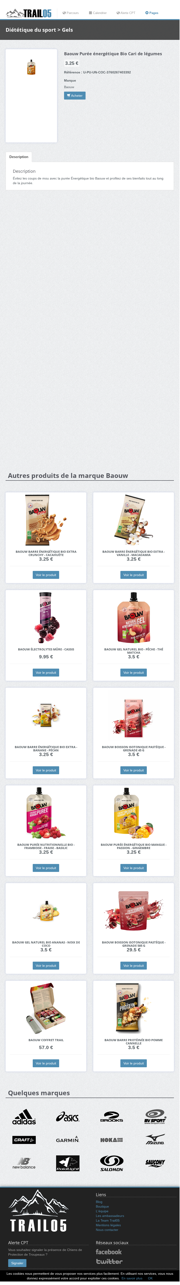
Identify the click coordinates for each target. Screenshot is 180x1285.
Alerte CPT (127, 13)
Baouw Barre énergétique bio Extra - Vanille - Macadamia (133, 553)
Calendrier (99, 13)
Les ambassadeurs (110, 1216)
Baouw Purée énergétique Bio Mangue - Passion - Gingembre (133, 846)
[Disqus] (90, 267)
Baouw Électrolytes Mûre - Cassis (46, 649)
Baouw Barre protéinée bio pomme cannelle (133, 1041)
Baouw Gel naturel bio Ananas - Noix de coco (46, 944)
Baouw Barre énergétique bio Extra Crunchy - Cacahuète (46, 553)
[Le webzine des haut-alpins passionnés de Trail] (31, 13)
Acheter (76, 95)
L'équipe (102, 1211)
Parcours (72, 13)
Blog (99, 1202)
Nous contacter (107, 1230)
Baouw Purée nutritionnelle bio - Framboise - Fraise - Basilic (46, 846)
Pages (153, 13)
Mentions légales (108, 1225)
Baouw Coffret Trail (46, 1040)
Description (18, 157)
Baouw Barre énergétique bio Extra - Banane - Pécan (46, 748)
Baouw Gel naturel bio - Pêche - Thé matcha (133, 651)
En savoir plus (132, 1278)
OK (150, 1278)
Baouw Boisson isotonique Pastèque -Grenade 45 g (134, 748)
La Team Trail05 (108, 1220)
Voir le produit (46, 575)
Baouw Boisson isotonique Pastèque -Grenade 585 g (134, 944)
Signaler (17, 1263)
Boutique (102, 1206)
